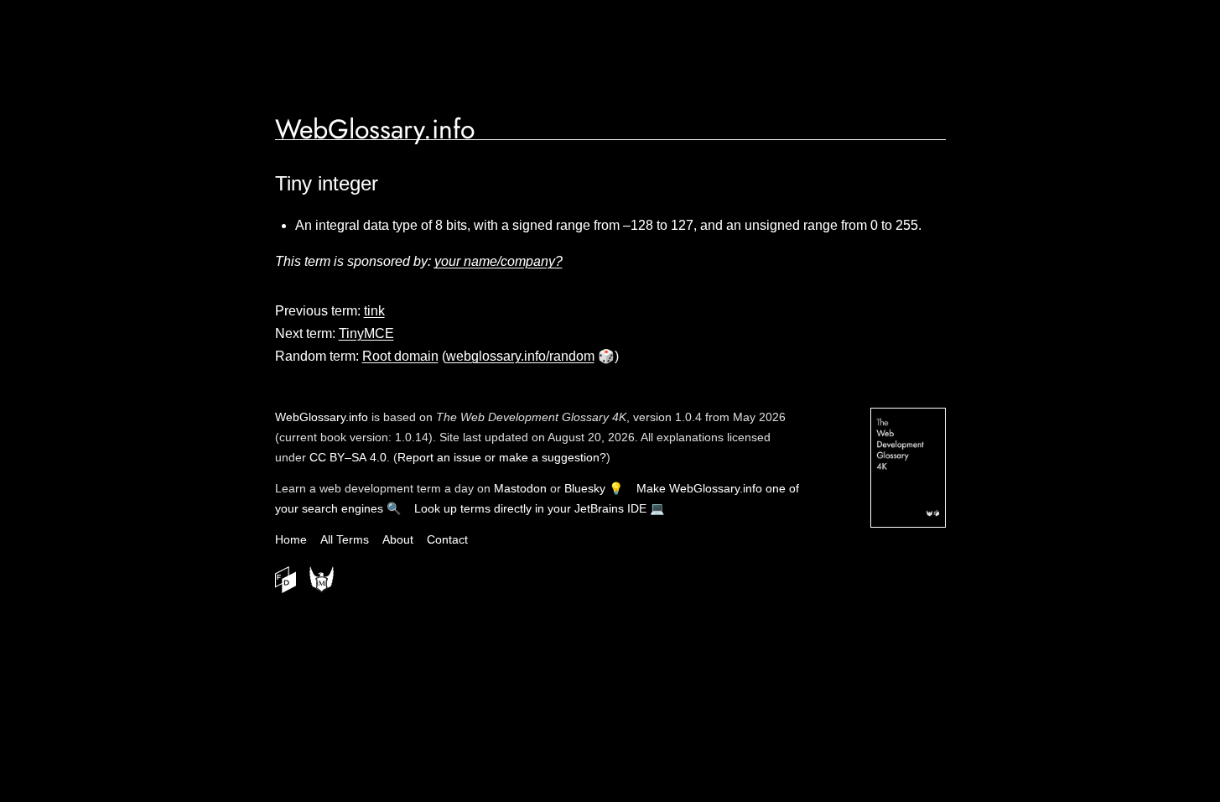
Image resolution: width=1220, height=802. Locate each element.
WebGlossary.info (375, 129)
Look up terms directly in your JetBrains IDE (530, 508)
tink (374, 311)
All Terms (344, 539)
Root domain (400, 356)
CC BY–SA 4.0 (348, 457)
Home (291, 539)
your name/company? (498, 261)
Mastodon (520, 488)
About (397, 539)
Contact (447, 539)
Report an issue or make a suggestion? (501, 457)
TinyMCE (366, 333)
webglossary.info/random (520, 356)
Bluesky (584, 488)
